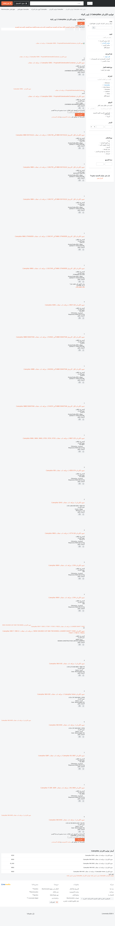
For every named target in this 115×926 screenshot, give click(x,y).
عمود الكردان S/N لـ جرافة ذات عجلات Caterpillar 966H (67, 565)
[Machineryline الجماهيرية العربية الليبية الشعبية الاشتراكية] (104, 3)
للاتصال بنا (111, 895)
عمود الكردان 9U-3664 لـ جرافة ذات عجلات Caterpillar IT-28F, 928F (63, 788)
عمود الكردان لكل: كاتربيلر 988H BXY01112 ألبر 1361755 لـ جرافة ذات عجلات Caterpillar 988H (54, 167)
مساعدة (112, 892)
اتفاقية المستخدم (56, 117)
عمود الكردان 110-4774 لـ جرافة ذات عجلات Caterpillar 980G (65, 533)
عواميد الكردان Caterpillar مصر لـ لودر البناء (102, 875)
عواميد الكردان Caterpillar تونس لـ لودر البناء (78, 875)
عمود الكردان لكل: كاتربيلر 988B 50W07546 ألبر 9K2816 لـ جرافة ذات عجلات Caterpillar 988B (54, 369)
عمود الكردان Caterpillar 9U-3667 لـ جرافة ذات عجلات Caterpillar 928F (61, 756)
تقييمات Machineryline (73, 898)
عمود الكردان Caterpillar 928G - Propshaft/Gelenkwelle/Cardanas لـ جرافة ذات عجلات (56, 63)
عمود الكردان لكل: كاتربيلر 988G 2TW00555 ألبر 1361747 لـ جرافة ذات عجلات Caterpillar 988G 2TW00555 (50, 236)
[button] (83, 74)
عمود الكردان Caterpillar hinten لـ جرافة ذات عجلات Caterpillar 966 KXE (61, 694)
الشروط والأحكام (74, 889)
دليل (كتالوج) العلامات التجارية (71, 901)
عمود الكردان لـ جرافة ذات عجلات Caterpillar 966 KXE (67, 663)
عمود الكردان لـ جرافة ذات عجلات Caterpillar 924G (68, 502)
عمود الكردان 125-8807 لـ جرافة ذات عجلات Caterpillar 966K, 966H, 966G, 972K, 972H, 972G (54, 438)
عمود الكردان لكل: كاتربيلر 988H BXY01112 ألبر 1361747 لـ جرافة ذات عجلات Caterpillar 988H (54, 199)
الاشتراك (79, 114)
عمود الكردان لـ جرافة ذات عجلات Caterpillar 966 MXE (67, 725)
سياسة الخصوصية (66, 117)
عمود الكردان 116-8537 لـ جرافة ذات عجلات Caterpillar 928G (65, 305)
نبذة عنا (112, 889)
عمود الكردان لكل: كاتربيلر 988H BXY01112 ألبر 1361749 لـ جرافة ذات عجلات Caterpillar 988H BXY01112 (50, 135)
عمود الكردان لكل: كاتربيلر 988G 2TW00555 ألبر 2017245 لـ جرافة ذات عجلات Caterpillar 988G (54, 268)
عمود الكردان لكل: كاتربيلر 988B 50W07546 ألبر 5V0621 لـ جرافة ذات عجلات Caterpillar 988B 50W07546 (50, 337)
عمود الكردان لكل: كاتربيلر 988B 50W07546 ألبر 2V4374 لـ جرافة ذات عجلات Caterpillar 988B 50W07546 (50, 406)
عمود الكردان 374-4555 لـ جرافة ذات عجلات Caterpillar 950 (65, 470)
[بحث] (82, 3)
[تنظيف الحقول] (88, 25)
